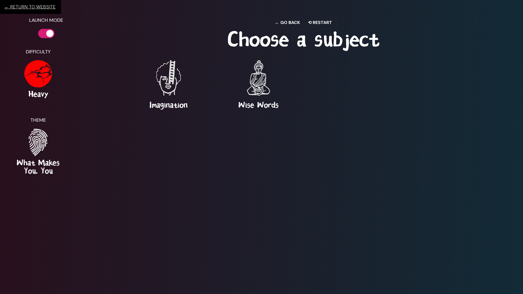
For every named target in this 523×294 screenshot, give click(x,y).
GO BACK (287, 22)
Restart (320, 22)
